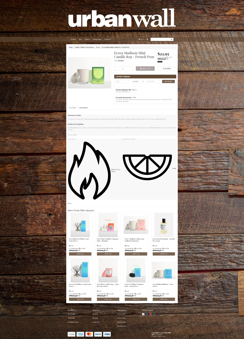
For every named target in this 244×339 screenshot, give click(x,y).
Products (73, 39)
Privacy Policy (121, 318)
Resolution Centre (73, 322)
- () (141, 39)
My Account (71, 314)
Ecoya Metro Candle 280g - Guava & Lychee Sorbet (108, 285)
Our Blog (95, 318)
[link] (147, 314)
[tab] (73, 108)
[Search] (171, 39)
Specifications (83, 108)
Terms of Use (121, 314)
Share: (116, 60)
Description (72, 108)
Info (167, 59)
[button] (167, 68)
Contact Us (107, 39)
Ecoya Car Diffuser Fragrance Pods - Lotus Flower (134, 285)
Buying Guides (97, 39)
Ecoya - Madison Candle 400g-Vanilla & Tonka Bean (135, 240)
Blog (80, 39)
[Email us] (143, 314)
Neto (164, 336)
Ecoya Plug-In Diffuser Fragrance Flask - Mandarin (108, 240)
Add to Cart (146, 68)
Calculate (169, 81)
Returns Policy (121, 322)
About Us (87, 39)
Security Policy (121, 326)
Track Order (71, 318)
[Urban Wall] (122, 18)
